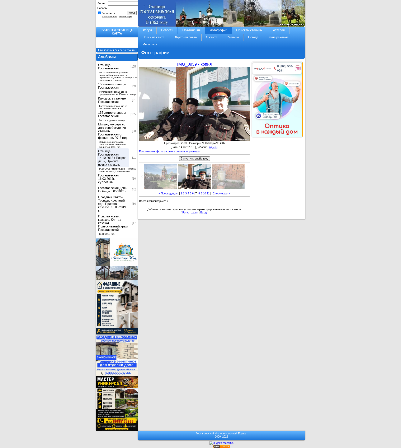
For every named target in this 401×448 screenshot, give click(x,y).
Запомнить (108, 13)
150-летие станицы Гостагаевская (112, 86)
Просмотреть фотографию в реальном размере (169, 151)
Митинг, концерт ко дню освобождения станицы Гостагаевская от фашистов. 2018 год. (113, 131)
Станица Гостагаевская (108, 66)
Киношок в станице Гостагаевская (112, 100)
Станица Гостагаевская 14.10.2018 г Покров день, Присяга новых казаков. (112, 157)
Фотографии (155, 52)
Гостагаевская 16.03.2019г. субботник (108, 179)
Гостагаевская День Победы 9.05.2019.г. (112, 189)
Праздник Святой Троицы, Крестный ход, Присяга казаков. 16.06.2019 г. (112, 203)
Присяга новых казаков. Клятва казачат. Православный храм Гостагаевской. (113, 223)
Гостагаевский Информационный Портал (221, 433)
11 (208, 193)
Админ (213, 147)
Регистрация (125, 16)
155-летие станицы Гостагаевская (112, 114)
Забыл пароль (109, 16)
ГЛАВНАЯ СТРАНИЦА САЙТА (117, 31)
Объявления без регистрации (117, 50)
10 (204, 193)
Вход (203, 212)
